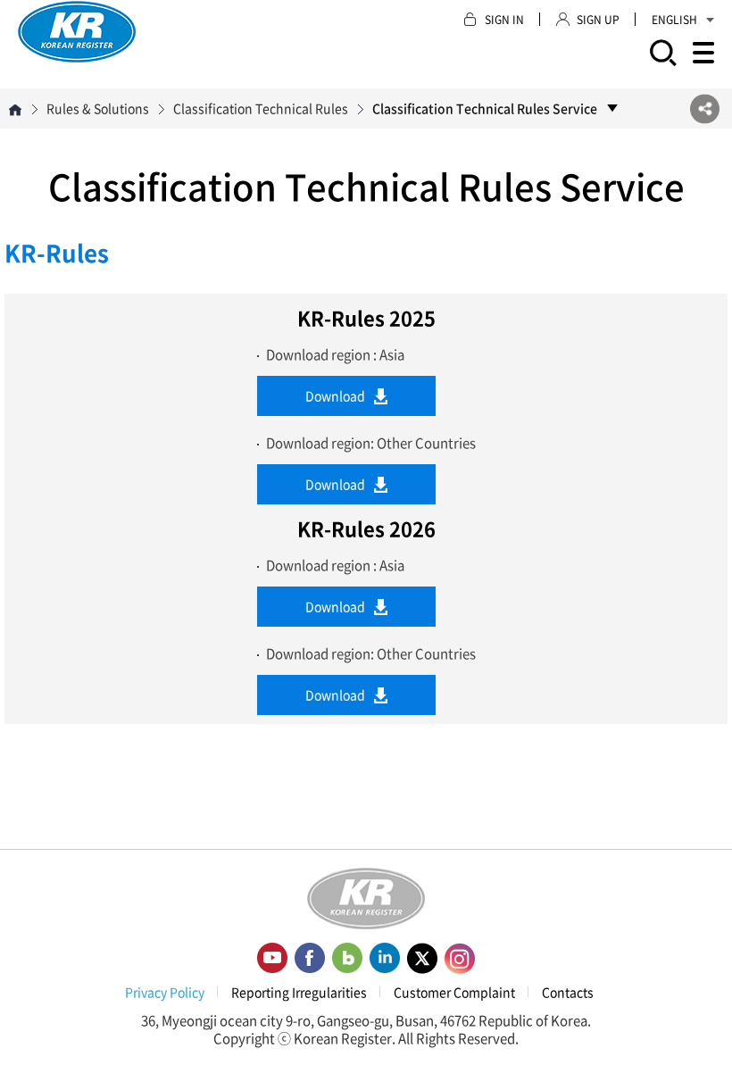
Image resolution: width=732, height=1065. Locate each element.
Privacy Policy (164, 992)
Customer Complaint (454, 992)
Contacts (568, 992)
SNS (705, 108)
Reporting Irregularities (299, 992)
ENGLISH (674, 20)
